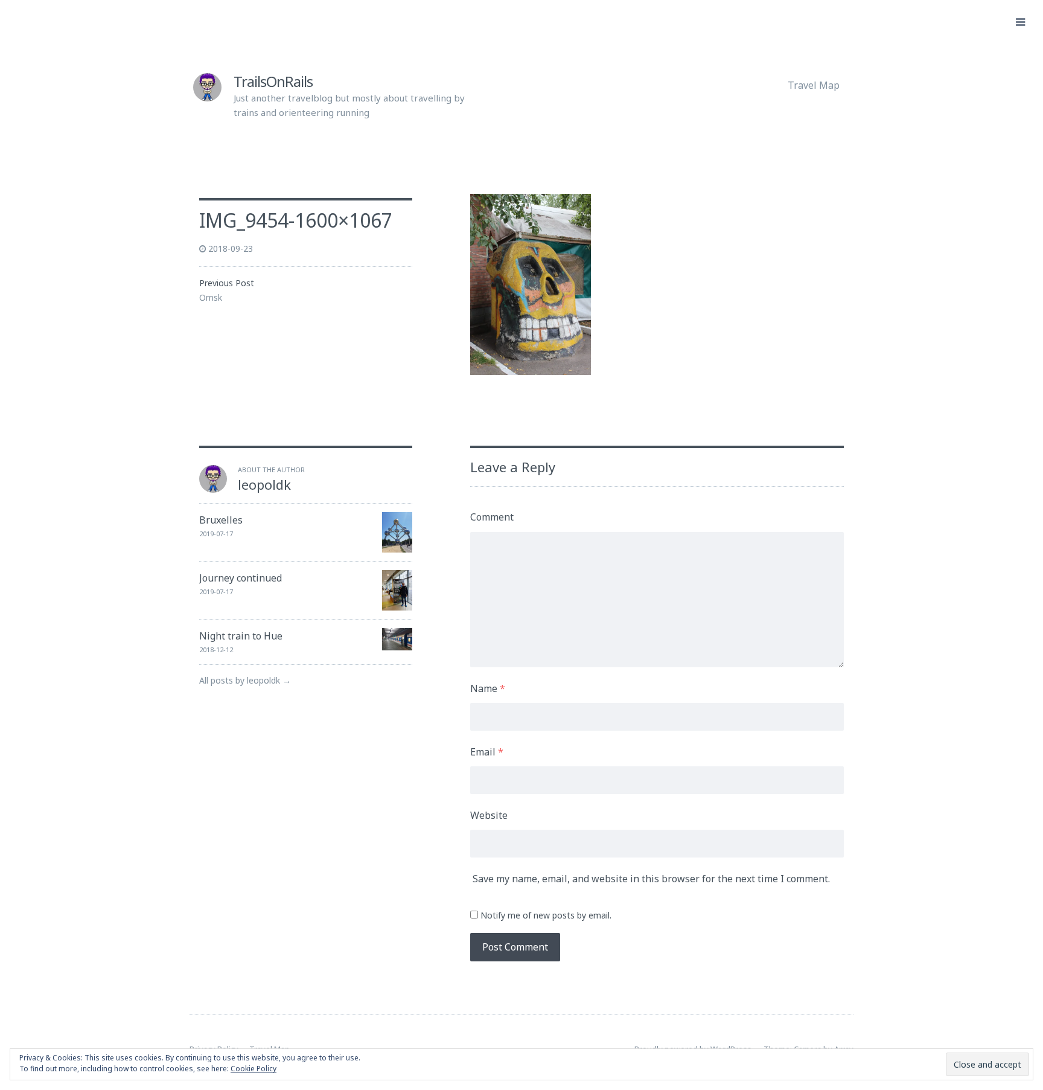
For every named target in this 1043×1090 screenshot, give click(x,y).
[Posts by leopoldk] (213, 489)
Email (486, 751)
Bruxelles (221, 520)
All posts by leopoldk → (245, 680)
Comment (492, 517)
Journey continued (240, 578)
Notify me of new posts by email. (545, 915)
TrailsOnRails (273, 81)
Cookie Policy (253, 1068)
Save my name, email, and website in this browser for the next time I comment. (651, 878)
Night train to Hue (240, 636)
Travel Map (814, 85)
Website (489, 815)
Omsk (210, 297)
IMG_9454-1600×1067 (295, 220)
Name (487, 688)
